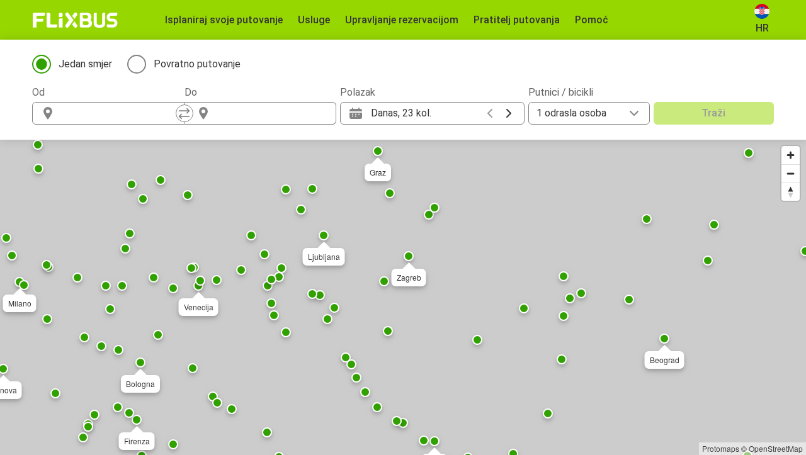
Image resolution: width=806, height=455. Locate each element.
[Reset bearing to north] (790, 192)
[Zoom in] (790, 155)
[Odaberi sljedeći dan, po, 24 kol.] (508, 113)
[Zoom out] (790, 173)
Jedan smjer (85, 64)
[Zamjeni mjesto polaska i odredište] (184, 113)
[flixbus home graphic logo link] (75, 20)
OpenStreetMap (776, 448)
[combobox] (119, 113)
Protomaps (720, 448)
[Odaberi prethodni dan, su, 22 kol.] (489, 113)
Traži (713, 113)
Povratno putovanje (197, 64)
